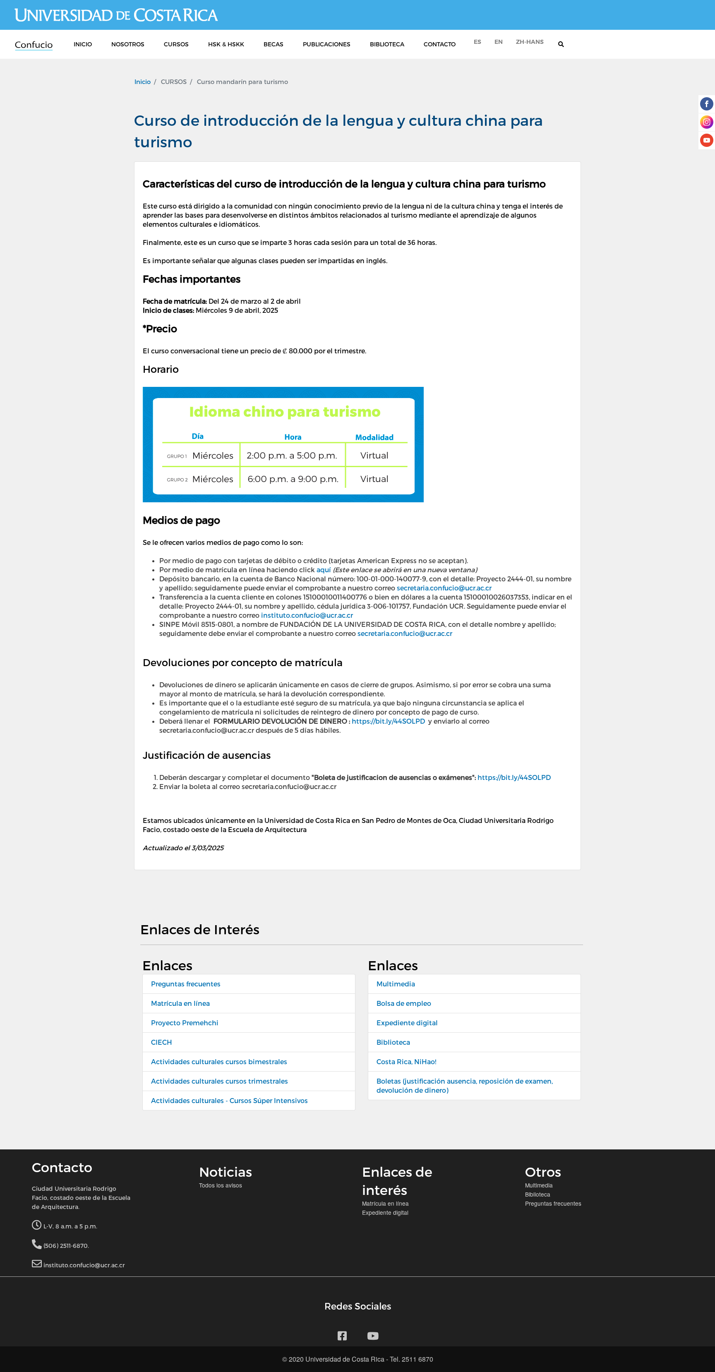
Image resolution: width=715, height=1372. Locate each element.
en (498, 42)
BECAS (273, 44)
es (477, 42)
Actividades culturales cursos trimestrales (219, 1081)
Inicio (142, 81)
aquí (324, 569)
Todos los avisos (220, 1185)
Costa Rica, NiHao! (406, 1061)
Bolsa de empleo (404, 1003)
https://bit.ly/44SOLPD (388, 721)
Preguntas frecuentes (186, 984)
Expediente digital (407, 1023)
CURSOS (176, 44)
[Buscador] (565, 44)
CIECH (161, 1042)
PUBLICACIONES (326, 44)
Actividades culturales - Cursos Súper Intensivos (229, 1100)
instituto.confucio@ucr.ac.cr (307, 615)
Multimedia (396, 984)
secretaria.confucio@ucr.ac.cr (444, 588)
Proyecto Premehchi (184, 1023)
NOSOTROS (127, 44)
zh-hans (530, 42)
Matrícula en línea (180, 1003)
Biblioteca (393, 1042)
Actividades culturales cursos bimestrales (219, 1061)
